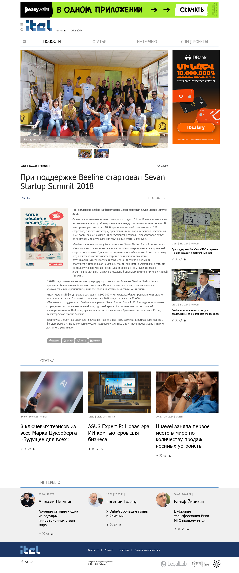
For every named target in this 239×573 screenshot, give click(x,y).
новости (52, 41)
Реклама (109, 550)
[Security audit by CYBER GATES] (201, 564)
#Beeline (26, 198)
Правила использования (147, 550)
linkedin (96, 341)
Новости (44, 165)
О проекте (94, 550)
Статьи (43, 416)
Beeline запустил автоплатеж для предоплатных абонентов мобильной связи (195, 312)
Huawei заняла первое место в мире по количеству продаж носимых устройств (183, 436)
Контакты (124, 550)
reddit (83, 341)
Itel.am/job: (77, 30)
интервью (147, 41)
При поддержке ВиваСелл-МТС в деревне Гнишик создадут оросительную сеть (195, 251)
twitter (69, 341)
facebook (55, 341)
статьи (99, 41)
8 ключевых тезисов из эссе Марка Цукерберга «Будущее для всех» (48, 432)
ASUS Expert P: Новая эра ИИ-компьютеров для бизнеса (118, 432)
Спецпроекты (194, 41)
